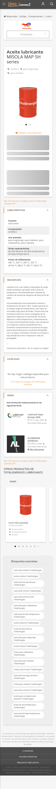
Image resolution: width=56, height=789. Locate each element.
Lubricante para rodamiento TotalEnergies (25, 606)
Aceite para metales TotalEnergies (28, 684)
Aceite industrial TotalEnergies (26, 623)
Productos (26, 34)
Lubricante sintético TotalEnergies (28, 570)
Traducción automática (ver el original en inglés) (28, 348)
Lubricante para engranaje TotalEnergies (25, 638)
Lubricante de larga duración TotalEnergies (25, 676)
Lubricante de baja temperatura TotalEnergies (27, 714)
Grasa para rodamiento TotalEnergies (23, 653)
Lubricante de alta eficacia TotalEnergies (24, 583)
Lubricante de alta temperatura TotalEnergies (27, 615)
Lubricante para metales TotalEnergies (24, 662)
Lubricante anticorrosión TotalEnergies (24, 598)
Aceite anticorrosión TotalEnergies (28, 669)
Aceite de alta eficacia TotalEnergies (23, 630)
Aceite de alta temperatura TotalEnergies (25, 706)
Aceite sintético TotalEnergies (26, 576)
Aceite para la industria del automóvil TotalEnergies (25, 697)
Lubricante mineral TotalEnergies (27, 591)
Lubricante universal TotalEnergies (28, 690)
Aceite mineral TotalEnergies (26, 646)
